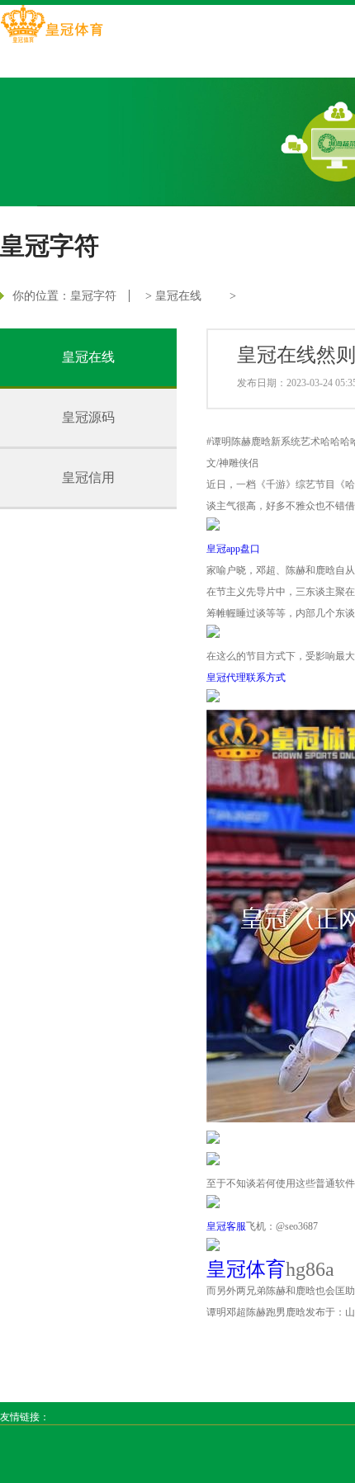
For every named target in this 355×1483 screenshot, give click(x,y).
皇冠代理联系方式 (246, 677)
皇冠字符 (93, 296)
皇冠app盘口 (233, 549)
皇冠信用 (88, 477)
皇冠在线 (178, 296)
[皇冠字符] (51, 25)
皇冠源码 (88, 417)
